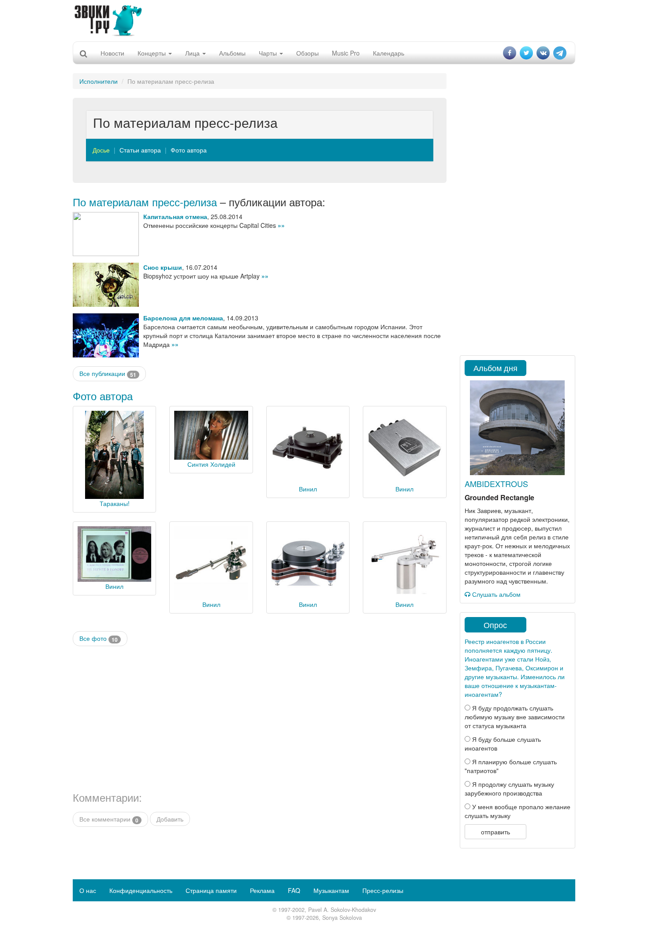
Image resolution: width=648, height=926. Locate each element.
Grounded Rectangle (499, 497)
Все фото (98, 638)
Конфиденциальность (140, 890)
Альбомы (232, 52)
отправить (495, 831)
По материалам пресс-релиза (145, 201)
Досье (101, 149)
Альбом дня (495, 367)
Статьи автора (140, 149)
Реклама (262, 890)
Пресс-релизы (382, 890)
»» (281, 225)
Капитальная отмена (175, 216)
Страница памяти (211, 890)
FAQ (294, 890)
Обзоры (307, 52)
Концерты (153, 52)
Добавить (169, 818)
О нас (87, 890)
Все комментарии (108, 819)
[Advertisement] (324, 20)
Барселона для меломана (183, 317)
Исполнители (98, 81)
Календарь (388, 52)
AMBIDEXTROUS (496, 483)
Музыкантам (331, 890)
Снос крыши (162, 267)
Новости (112, 52)
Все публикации (107, 373)
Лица (193, 52)
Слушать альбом (495, 594)
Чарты (269, 52)
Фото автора (189, 149)
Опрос (495, 624)
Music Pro (346, 52)
